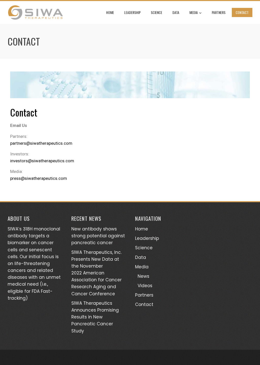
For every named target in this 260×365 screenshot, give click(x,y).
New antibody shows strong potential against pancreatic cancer (98, 236)
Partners (218, 12)
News (143, 276)
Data (175, 12)
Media (193, 12)
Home (110, 12)
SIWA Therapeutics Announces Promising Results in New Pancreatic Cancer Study (95, 317)
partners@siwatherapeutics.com (41, 143)
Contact (242, 12)
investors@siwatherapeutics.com (42, 160)
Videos (145, 286)
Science (156, 12)
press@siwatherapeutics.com (38, 178)
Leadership (132, 12)
